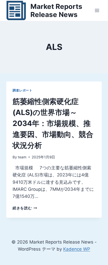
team (22, 157)
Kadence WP (76, 249)
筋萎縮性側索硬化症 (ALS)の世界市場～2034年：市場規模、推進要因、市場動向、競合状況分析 (53, 123)
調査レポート (23, 90)
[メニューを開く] (97, 10)
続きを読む (25, 208)
